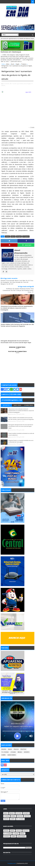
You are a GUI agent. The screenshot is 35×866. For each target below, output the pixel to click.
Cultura (19, 813)
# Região (19, 236)
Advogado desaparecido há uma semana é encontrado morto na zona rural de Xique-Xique (16, 341)
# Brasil (13, 236)
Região (17, 64)
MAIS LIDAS (17, 405)
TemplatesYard (11, 863)
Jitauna (13, 752)
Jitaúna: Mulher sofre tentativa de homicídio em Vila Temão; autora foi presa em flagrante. (17, 325)
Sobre (4, 755)
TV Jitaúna (23, 64)
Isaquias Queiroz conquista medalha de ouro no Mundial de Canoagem (20, 441)
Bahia (7, 64)
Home (3, 64)
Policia (16, 749)
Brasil (12, 64)
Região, (29, 83)
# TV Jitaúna (26, 236)
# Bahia (7, 236)
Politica (23, 749)
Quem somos (12, 755)
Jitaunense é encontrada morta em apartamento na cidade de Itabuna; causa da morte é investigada (17, 308)
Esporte (26, 752)
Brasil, (25, 83)
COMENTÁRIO (28, 405)
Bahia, (22, 83)
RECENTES (6, 405)
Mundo (13, 816)
